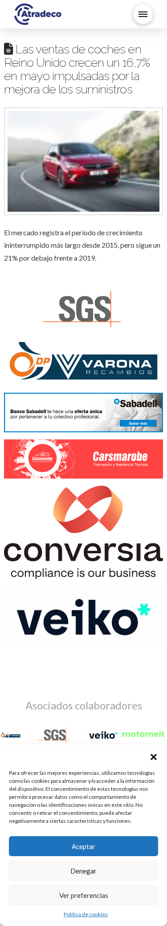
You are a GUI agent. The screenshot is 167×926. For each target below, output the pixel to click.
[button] (153, 755)
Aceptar (83, 846)
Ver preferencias (83, 895)
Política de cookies (86, 914)
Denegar (83, 871)
